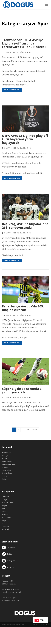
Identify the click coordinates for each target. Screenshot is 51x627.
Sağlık (4, 520)
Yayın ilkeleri (7, 461)
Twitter (9, 554)
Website (5, 624)
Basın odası (6, 470)
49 (28, 429)
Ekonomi (5, 526)
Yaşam (4, 505)
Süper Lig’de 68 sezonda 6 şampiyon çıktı (22, 390)
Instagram (10, 560)
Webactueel (19, 624)
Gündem (23, 52)
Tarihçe (5, 455)
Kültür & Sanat (7, 502)
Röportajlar (6, 517)
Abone (4, 476)
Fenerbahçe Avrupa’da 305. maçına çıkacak (23, 308)
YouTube (10, 567)
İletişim (4, 479)
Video (4, 511)
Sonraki (34, 429)
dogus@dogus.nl (14, 592)
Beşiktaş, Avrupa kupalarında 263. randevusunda (25, 225)
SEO (11, 624)
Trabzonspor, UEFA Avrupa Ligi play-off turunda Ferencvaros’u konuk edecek (24, 43)
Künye (4, 458)
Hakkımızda (6, 452)
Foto (3, 508)
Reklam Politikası (8, 464)
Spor (29, 52)
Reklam (5, 467)
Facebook (11, 547)
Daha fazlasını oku (12, 90)
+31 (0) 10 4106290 (12, 589)
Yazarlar (5, 514)
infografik (6, 529)
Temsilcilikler (7, 473)
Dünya (4, 499)
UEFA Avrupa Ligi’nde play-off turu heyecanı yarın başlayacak (25, 139)
